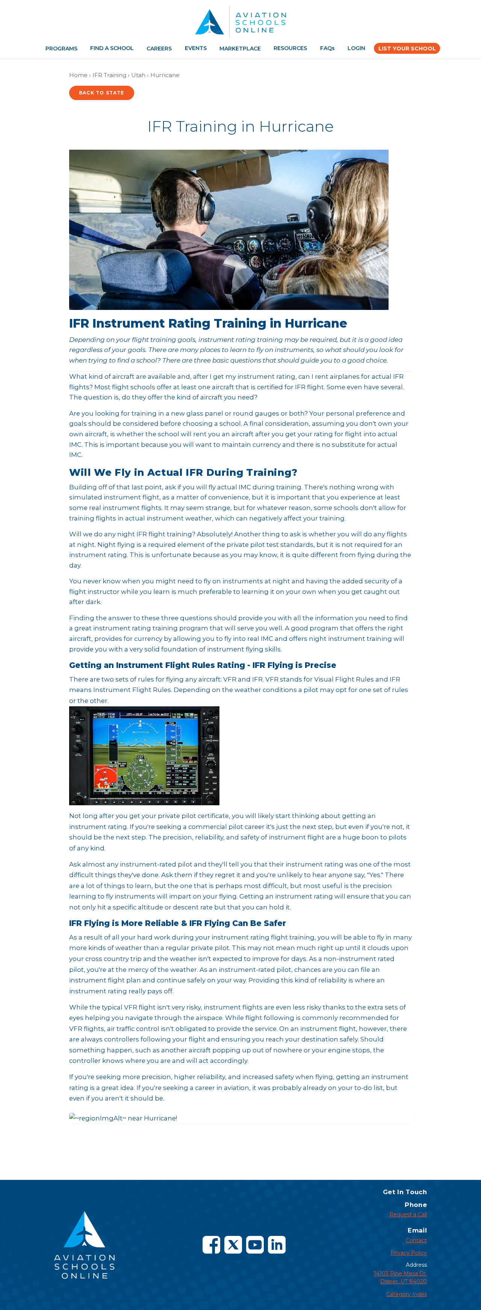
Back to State (101, 93)
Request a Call (408, 1214)
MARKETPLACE (240, 48)
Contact (416, 1240)
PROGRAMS (61, 48)
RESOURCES (290, 48)
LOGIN (356, 48)
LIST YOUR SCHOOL (407, 48)
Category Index (406, 1294)
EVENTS (196, 48)
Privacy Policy (408, 1252)
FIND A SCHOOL (112, 48)
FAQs (327, 48)
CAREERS (159, 48)
